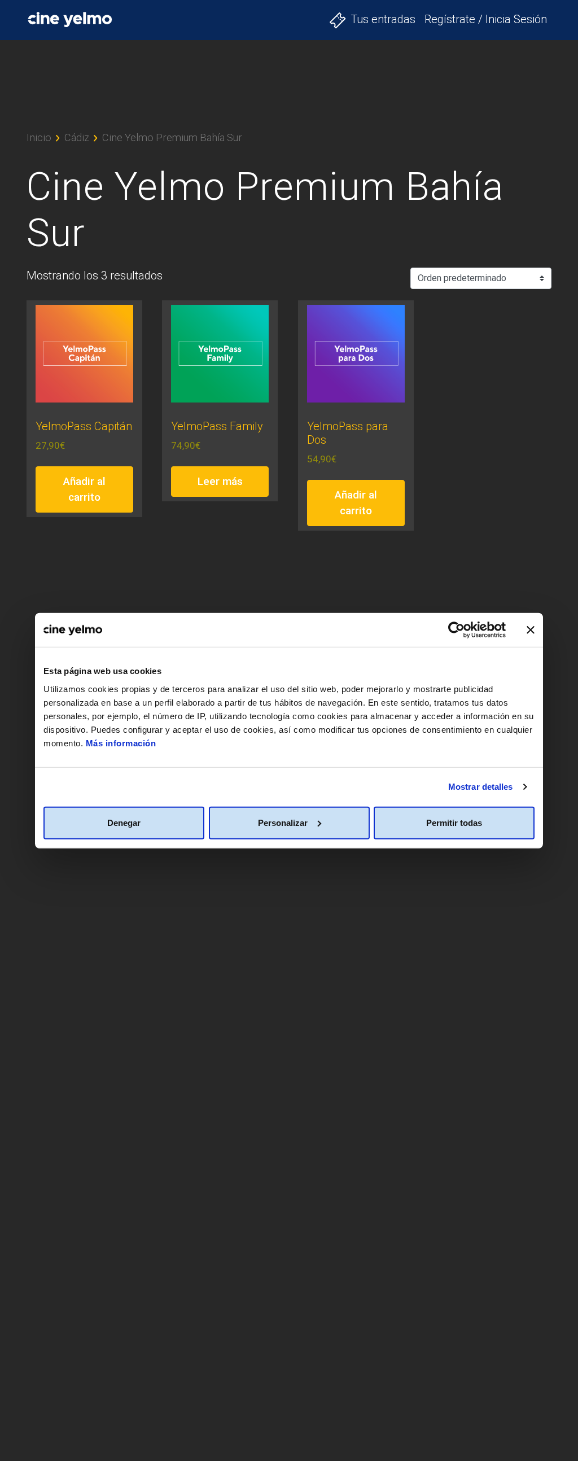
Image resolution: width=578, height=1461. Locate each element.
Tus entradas (383, 19)
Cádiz (76, 137)
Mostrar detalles (480, 786)
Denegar (124, 822)
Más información (121, 742)
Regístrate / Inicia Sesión (485, 19)
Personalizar (283, 822)
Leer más (220, 481)
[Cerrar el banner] (531, 630)
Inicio (39, 137)
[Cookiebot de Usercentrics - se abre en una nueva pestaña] (456, 630)
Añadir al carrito (84, 489)
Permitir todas (454, 822)
